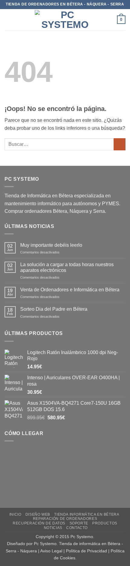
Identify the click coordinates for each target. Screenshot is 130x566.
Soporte (79, 523)
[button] (8, 19)
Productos (104, 523)
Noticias (53, 528)
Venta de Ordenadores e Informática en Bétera (69, 289)
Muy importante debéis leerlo (51, 245)
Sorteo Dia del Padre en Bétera (53, 309)
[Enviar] (119, 144)
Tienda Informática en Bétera (86, 514)
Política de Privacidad (86, 550)
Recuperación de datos (39, 523)
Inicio (15, 514)
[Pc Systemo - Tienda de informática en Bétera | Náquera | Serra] (65, 19)
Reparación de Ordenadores (65, 519)
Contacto (77, 528)
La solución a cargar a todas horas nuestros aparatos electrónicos (67, 267)
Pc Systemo (81, 536)
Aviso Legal (51, 550)
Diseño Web (37, 514)
